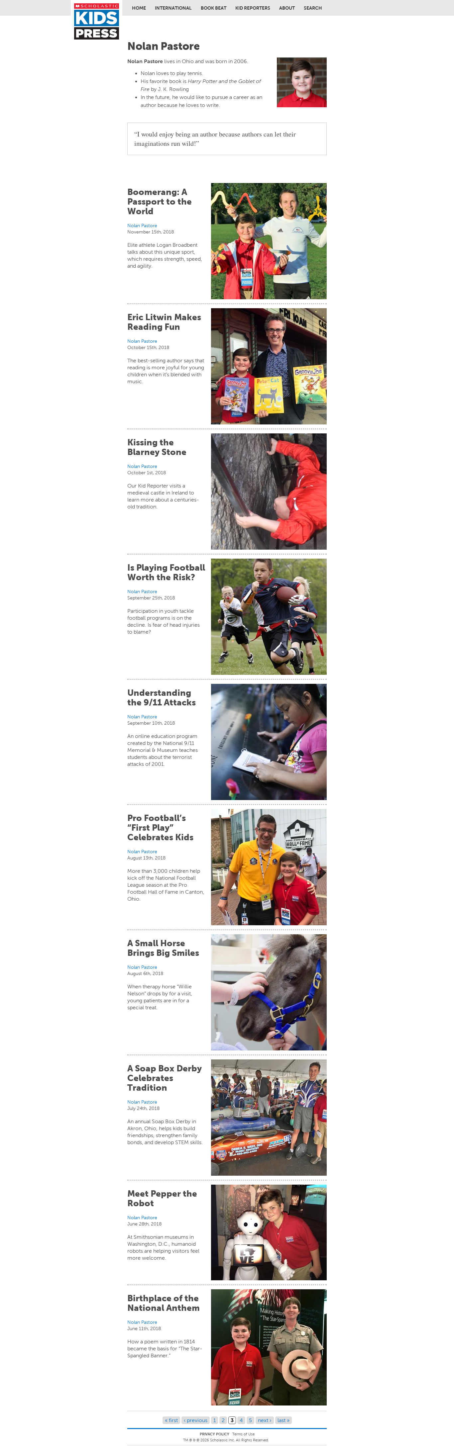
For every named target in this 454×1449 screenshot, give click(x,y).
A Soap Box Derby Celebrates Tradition (164, 1078)
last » (283, 1420)
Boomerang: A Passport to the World (159, 201)
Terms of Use (243, 1434)
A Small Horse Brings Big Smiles (163, 948)
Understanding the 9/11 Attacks (161, 697)
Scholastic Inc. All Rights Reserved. (240, 1440)
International (173, 8)
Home (139, 8)
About (287, 8)
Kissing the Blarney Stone (156, 447)
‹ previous (195, 1420)
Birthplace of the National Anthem (163, 1303)
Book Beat (213, 8)
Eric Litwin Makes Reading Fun (164, 322)
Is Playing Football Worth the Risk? (166, 572)
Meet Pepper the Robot (162, 1198)
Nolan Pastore (142, 225)
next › (265, 1420)
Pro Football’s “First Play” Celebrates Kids (160, 827)
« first (171, 1420)
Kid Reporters (252, 8)
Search (313, 8)
